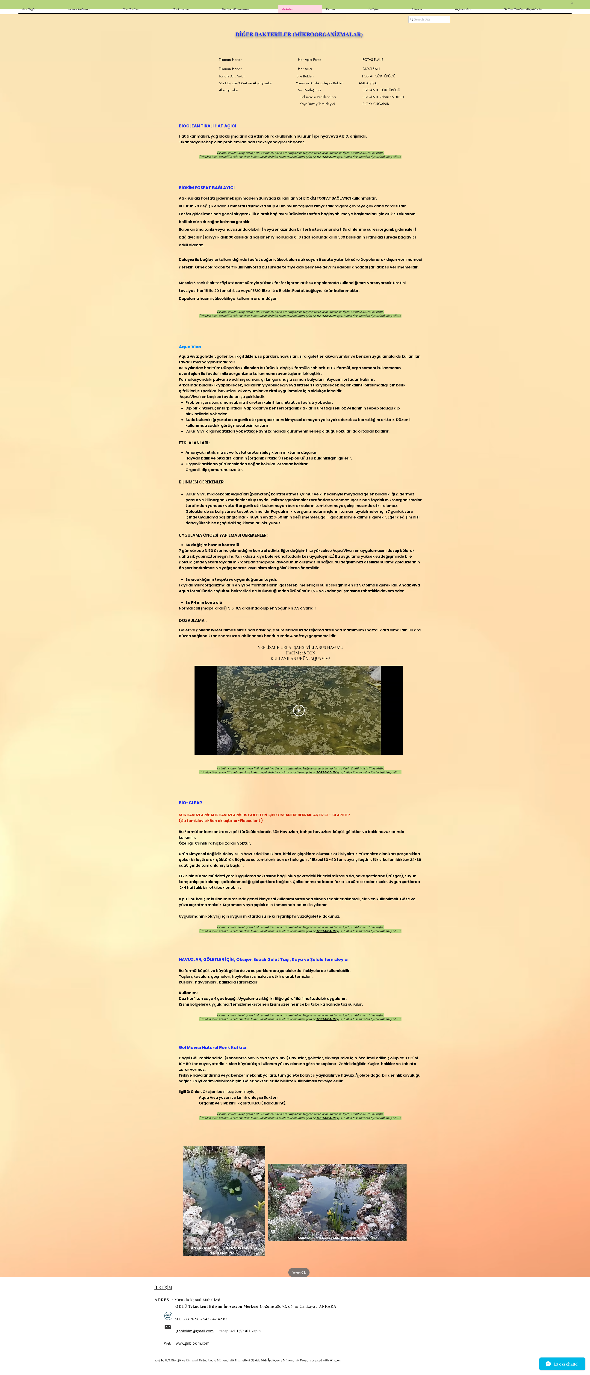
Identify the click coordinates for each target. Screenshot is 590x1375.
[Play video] (299, 710)
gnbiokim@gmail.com (195, 1331)
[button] (572, 2)
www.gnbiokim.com (192, 1343)
